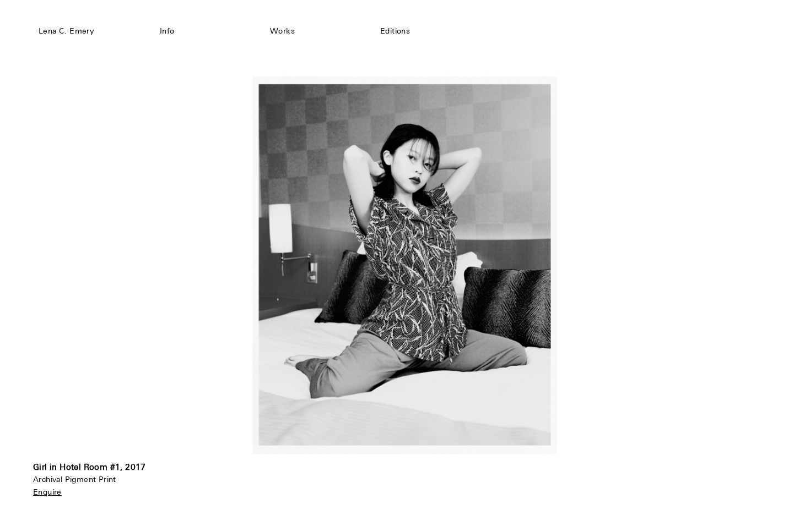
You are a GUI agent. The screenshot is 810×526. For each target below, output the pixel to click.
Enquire (47, 491)
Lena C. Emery (66, 30)
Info (167, 30)
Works (282, 30)
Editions (395, 30)
